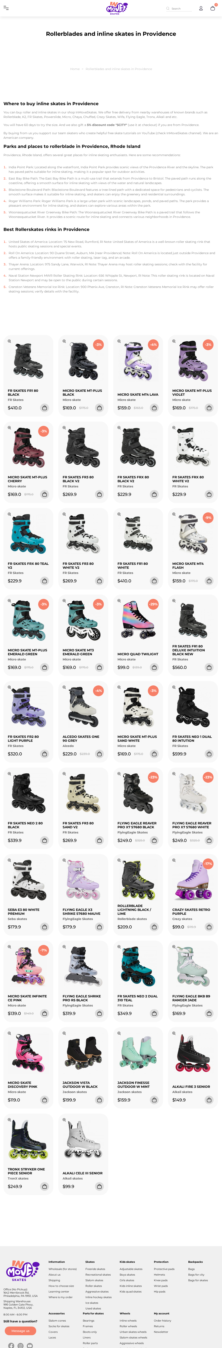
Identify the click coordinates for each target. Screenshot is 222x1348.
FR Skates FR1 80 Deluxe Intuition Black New (188, 650)
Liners (87, 1337)
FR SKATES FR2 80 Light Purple (23, 739)
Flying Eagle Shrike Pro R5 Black (82, 998)
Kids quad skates (131, 1291)
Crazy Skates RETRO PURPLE (191, 912)
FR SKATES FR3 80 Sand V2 (78, 825)
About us (54, 1274)
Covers (53, 1331)
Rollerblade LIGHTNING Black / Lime (134, 910)
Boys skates (127, 1274)
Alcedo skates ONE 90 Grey (81, 739)
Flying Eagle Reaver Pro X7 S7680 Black (137, 825)
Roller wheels (128, 1326)
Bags (191, 1269)
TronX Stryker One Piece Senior (26, 1171)
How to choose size (61, 1286)
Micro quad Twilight (138, 654)
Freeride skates (95, 1269)
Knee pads (161, 1280)
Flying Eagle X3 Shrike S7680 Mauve (81, 912)
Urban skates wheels (133, 1331)
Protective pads (164, 1269)
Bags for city (196, 1274)
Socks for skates (59, 1326)
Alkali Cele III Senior (83, 1173)
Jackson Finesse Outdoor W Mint (134, 1085)
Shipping (54, 1280)
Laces (52, 1337)
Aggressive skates (97, 1291)
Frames (88, 1326)
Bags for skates (198, 1280)
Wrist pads (161, 1286)
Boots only (90, 1331)
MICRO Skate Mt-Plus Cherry (27, 479)
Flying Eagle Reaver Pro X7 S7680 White (191, 825)
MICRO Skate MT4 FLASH (188, 566)
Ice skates (91, 1302)
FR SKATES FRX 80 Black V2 (133, 479)
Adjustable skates (131, 1269)
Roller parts (90, 1343)
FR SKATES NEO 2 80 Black (25, 825)
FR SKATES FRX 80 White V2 (188, 479)
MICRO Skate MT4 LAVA (138, 394)
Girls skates (127, 1280)
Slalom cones (57, 1320)
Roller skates (93, 1286)
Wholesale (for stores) (63, 1269)
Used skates (93, 1308)
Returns (159, 1326)
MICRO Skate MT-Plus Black (82, 393)
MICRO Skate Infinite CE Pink (27, 998)
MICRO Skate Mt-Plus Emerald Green (27, 652)
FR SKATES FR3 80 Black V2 (78, 479)
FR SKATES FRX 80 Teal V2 (28, 566)
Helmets (159, 1274)
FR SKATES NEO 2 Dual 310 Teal (138, 998)
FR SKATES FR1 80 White (133, 566)
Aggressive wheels (132, 1343)
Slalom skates (94, 1280)
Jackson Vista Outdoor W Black (80, 1085)
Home (75, 69)
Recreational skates (98, 1274)
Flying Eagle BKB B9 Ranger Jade (191, 998)
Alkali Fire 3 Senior (191, 1087)
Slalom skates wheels (133, 1337)
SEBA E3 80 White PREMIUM (23, 912)
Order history (162, 1320)
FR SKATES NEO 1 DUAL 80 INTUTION (192, 739)
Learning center (59, 1291)
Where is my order (61, 1297)
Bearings (88, 1320)
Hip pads (159, 1291)
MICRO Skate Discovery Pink (22, 1085)
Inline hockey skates (98, 1297)
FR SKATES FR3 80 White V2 (78, 566)
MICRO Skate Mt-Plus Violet (192, 393)
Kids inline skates (131, 1286)
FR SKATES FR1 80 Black (23, 393)
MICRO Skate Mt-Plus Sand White (137, 739)
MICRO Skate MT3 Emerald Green (78, 652)
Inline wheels (128, 1320)
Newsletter (161, 1331)
